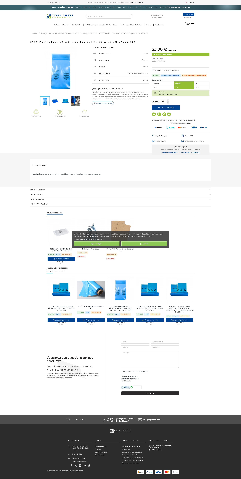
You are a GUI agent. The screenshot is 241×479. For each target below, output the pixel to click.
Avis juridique (126, 449)
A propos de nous (101, 446)
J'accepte (144, 244)
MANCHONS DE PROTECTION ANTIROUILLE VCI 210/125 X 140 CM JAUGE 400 (61, 308)
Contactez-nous (100, 455)
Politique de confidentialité (131, 446)
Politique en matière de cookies (132, 455)
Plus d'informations (80, 239)
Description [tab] (40, 165)
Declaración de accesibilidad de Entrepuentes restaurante (132, 462)
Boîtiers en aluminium (90, 249)
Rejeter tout (96, 244)
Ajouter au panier (166, 108)
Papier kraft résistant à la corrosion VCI (120, 250)
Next (86, 71)
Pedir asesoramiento (169, 152)
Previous (35, 71)
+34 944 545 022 (137, 2)
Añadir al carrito (62, 259)
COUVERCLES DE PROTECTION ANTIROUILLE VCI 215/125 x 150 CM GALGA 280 (150, 308)
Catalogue (98, 449)
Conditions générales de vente (132, 452)
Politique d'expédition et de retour (133, 458)
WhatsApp (196, 152)
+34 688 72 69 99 (156, 450)
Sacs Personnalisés (101, 452)
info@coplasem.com (157, 17)
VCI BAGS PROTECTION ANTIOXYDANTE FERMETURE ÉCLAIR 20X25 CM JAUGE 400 (120, 308)
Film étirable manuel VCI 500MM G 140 (91, 307)
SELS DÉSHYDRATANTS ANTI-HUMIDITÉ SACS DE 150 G (61, 250)
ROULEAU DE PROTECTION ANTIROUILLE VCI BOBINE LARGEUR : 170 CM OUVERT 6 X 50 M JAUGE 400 (179, 309)
